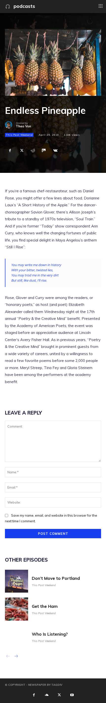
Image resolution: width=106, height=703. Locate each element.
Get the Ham (45, 606)
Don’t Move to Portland (56, 578)
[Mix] (44, 150)
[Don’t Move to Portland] (16, 581)
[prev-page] (8, 657)
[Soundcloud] (46, 694)
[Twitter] (21, 150)
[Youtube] (72, 694)
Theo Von (23, 126)
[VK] (55, 150)
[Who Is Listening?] (16, 637)
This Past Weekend (19, 134)
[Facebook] (10, 150)
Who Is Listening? (50, 634)
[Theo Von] (10, 125)
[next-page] (16, 657)
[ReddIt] (32, 150)
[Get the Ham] (16, 609)
